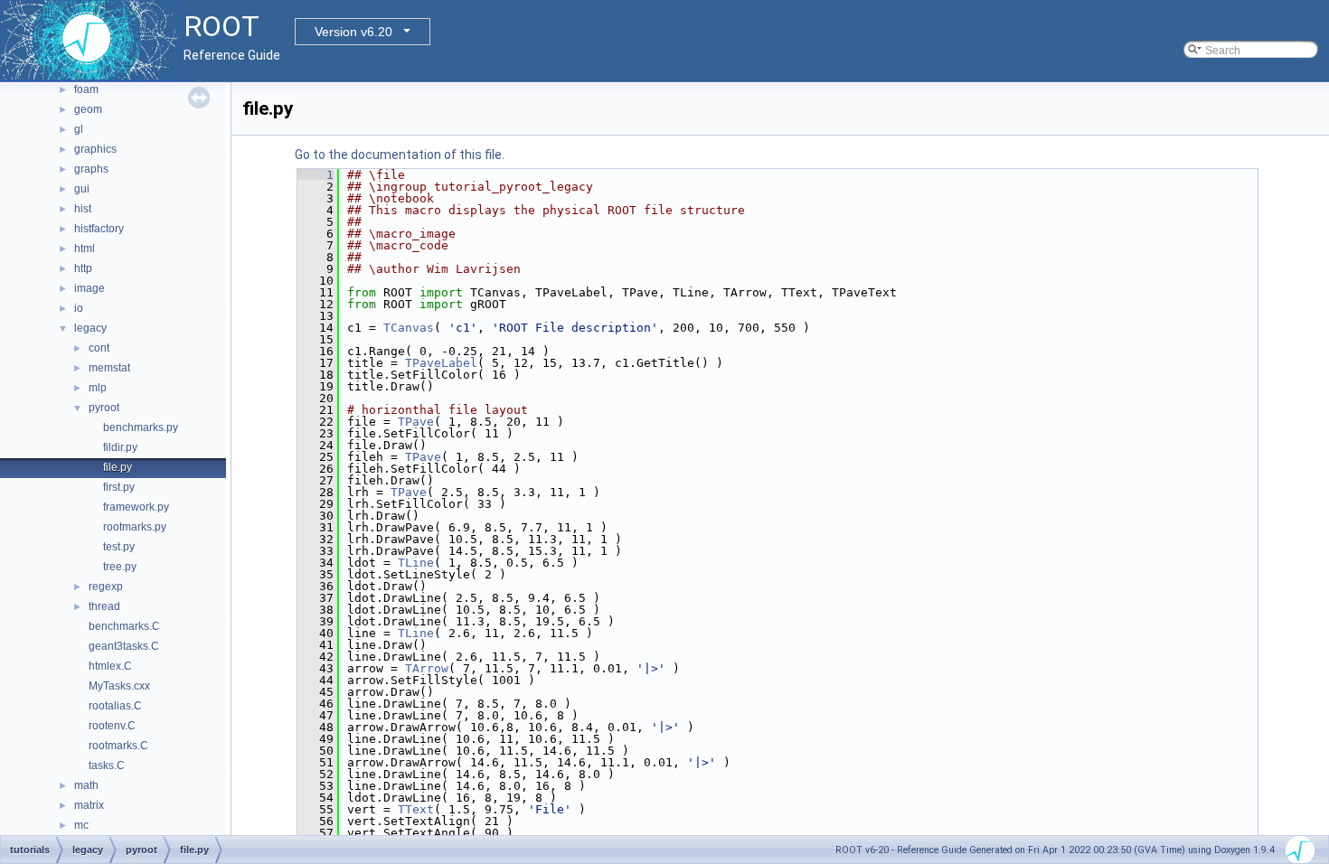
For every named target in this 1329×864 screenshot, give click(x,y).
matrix (89, 805)
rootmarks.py (134, 527)
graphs (91, 169)
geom (88, 109)
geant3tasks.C (124, 646)
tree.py (120, 566)
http (83, 268)
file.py (117, 467)
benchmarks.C (124, 626)
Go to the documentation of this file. (399, 154)
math (86, 785)
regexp (106, 586)
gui (82, 189)
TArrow (426, 668)
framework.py (136, 507)
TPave (416, 421)
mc (81, 825)
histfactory (99, 228)
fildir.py (120, 447)
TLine (416, 562)
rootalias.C (115, 706)
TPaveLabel (441, 363)
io (78, 308)
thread (104, 606)
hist (82, 208)
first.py (119, 487)
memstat (109, 368)
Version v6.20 (353, 31)
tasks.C (107, 765)
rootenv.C (112, 725)
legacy (90, 328)
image (89, 288)
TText (416, 809)
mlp (98, 387)
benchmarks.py (140, 427)
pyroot (104, 407)
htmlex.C (110, 666)
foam (86, 89)
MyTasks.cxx (119, 686)
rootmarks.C (118, 745)
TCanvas (408, 327)
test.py (119, 546)
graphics (95, 149)
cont (99, 348)
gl (78, 129)
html (84, 248)
